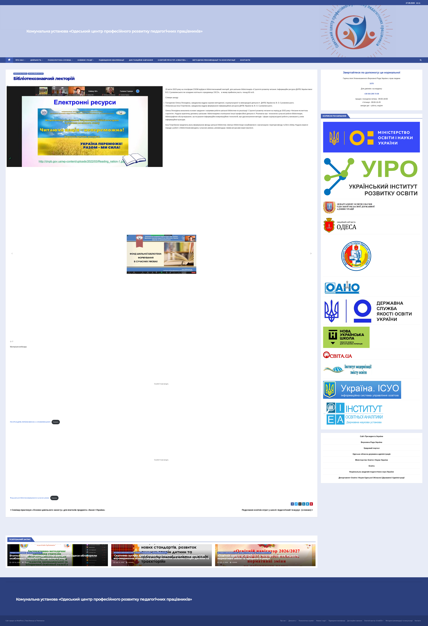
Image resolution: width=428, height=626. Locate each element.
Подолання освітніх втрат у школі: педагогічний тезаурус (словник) (277, 510)
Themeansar (40, 621)
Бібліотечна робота (20, 73)
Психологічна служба (59, 60)
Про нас (19, 60)
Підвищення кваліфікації (111, 60)
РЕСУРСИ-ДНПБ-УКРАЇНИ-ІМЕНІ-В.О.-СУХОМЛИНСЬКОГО (30, 422)
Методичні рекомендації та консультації (213, 60)
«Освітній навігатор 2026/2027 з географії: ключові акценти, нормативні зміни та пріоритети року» (257, 557)
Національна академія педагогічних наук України (371, 472)
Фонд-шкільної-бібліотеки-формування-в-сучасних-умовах (29, 498)
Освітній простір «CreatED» (172, 60)
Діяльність (35, 60)
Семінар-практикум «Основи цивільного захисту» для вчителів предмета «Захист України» (58, 510)
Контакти (245, 60)
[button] (421, 60)
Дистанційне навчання (141, 60)
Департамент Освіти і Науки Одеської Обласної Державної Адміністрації (372, 478)
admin (26, 562)
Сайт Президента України (371, 436)
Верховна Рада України (371, 442)
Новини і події (85, 60)
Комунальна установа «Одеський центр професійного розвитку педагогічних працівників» (114, 31)
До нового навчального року (123, 552)
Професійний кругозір (36, 73)
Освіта (371, 466)
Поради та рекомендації (18, 552)
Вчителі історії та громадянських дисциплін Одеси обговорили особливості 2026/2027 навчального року (53, 557)
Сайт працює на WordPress (15, 621)
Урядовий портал (372, 448)
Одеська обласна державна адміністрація (372, 454)
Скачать (55, 422)
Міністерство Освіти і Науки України (371, 460)
